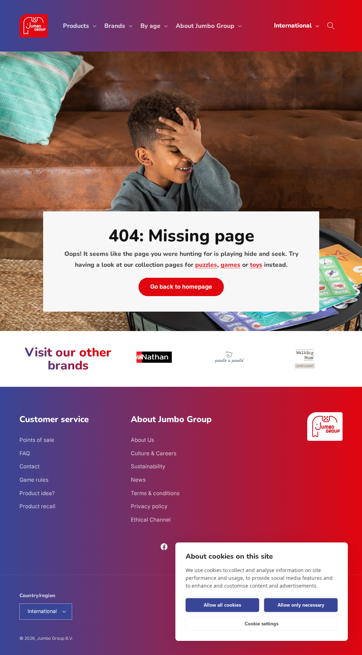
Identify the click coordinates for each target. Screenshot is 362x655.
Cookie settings (262, 623)
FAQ (24, 453)
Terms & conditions (155, 493)
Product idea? (37, 493)
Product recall (37, 506)
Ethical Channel (151, 519)
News (138, 479)
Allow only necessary (301, 605)
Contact (29, 466)
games (230, 264)
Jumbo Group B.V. (55, 638)
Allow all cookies (222, 605)
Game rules (33, 479)
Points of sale (36, 440)
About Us (142, 440)
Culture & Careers (153, 453)
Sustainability (148, 466)
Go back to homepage (181, 286)
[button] (79, 26)
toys (256, 264)
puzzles (206, 264)
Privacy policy (149, 506)
